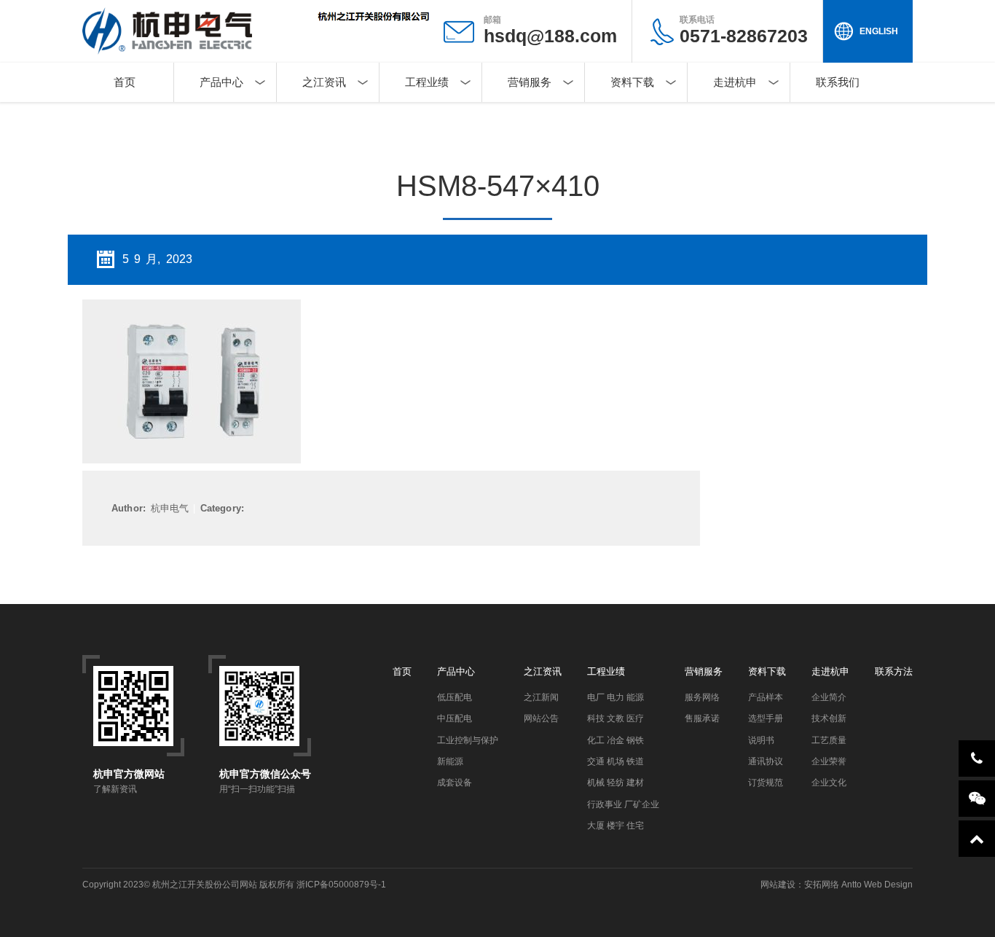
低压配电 (454, 697)
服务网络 (702, 697)
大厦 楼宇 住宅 (615, 825)
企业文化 (828, 782)
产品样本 (765, 697)
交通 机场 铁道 (615, 761)
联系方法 (894, 671)
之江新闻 (541, 697)
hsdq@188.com (550, 36)
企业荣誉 (828, 761)
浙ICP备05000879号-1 (341, 884)
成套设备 (454, 782)
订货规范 (765, 782)
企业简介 (828, 697)
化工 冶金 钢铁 (615, 740)
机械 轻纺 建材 (615, 782)
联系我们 (838, 82)
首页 (124, 82)
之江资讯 (324, 82)
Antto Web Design (876, 884)
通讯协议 (765, 761)
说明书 (761, 740)
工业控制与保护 (467, 740)
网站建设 (777, 884)
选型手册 (765, 718)
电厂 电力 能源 (615, 697)
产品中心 (221, 82)
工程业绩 (427, 82)
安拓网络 (821, 884)
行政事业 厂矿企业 (623, 804)
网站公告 (541, 718)
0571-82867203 (744, 30)
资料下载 (632, 82)
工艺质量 (828, 740)
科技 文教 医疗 (615, 718)
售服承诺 (702, 718)
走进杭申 (735, 82)
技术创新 (828, 718)
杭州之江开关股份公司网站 (204, 884)
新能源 (450, 761)
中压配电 (454, 718)
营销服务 (529, 82)
